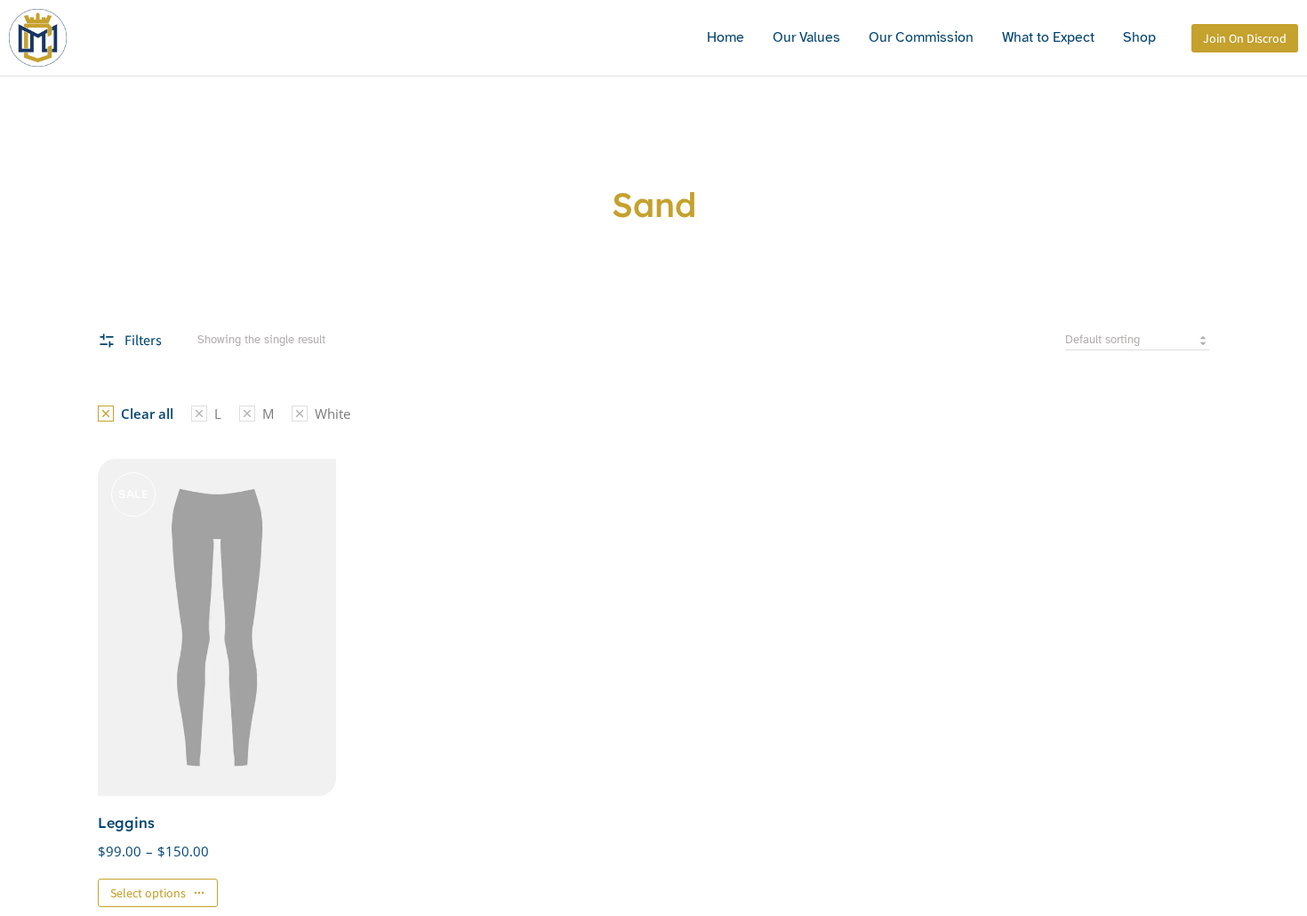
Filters (143, 341)
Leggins (126, 823)
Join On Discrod (1245, 38)
